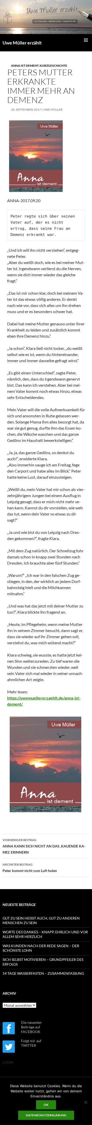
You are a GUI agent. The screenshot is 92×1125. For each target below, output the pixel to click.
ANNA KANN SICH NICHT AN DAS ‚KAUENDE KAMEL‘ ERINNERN (44, 846)
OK (46, 1105)
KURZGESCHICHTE (53, 65)
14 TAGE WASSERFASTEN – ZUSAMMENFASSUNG (43, 973)
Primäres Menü (86, 40)
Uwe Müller (53, 109)
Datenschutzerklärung (46, 1115)
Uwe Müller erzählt (22, 42)
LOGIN (8, 1062)
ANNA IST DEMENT (24, 65)
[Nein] (85, 1102)
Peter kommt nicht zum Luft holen (30, 868)
